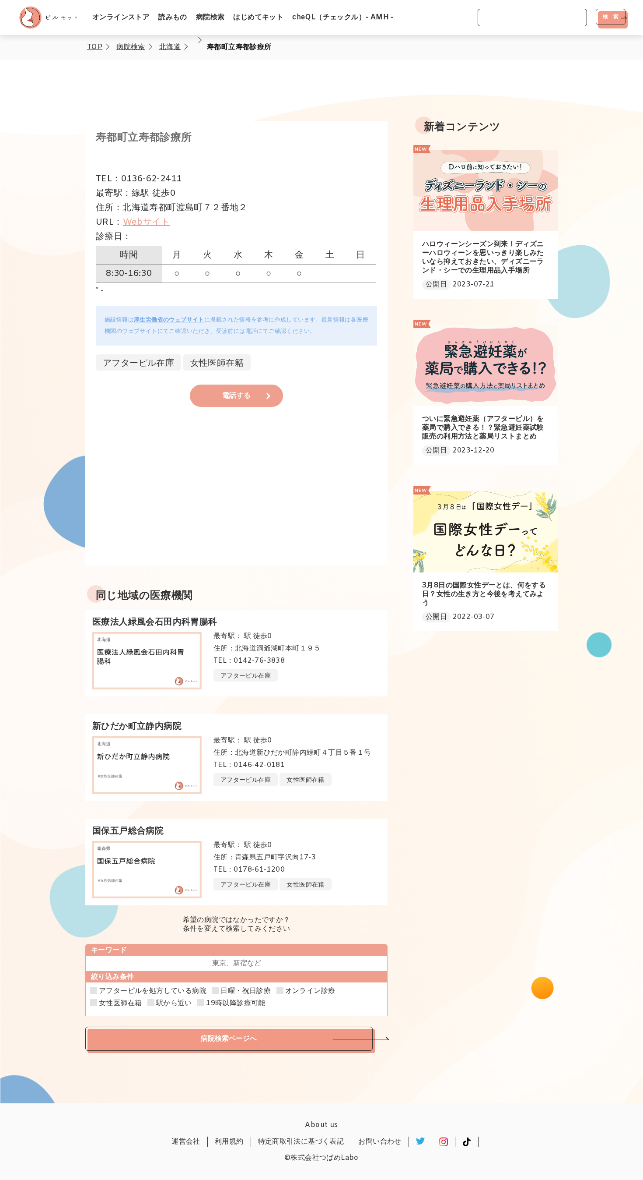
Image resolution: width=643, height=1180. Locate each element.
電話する (236, 395)
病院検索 (210, 17)
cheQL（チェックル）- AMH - (343, 17)
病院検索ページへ (229, 1038)
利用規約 (229, 1141)
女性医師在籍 (120, 1003)
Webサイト (146, 222)
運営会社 (185, 1141)
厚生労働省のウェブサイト (169, 320)
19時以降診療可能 (236, 1003)
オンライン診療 (310, 991)
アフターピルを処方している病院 (152, 991)
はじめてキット (258, 17)
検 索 (611, 17)
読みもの (172, 17)
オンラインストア (121, 17)
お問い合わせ (379, 1141)
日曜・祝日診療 (245, 991)
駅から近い (174, 1003)
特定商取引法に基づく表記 (301, 1141)
